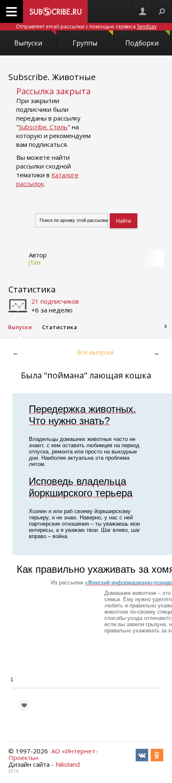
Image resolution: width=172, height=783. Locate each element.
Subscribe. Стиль (43, 127)
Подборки (142, 43)
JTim (34, 262)
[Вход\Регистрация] (142, 11)
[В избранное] (24, 705)
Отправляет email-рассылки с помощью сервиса (86, 26)
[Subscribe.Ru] (55, 11)
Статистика (32, 289)
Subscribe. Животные (52, 77)
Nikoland (68, 764)
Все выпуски (95, 352)
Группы (85, 43)
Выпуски (28, 43)
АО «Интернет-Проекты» (53, 754)
